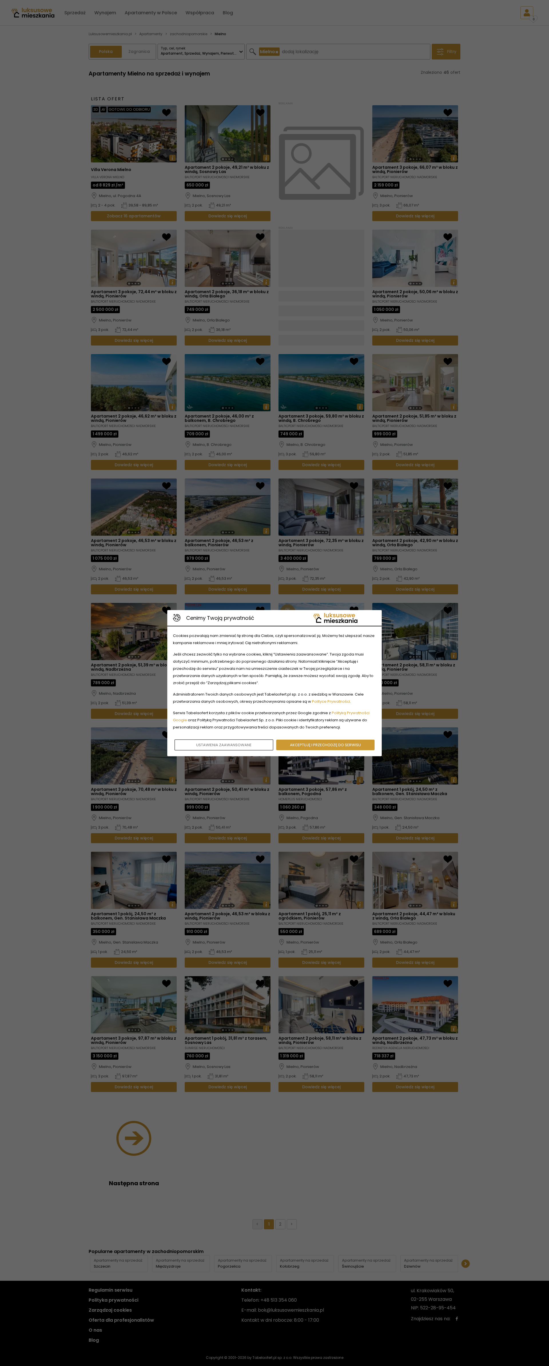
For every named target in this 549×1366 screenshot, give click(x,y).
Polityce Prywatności (331, 701)
